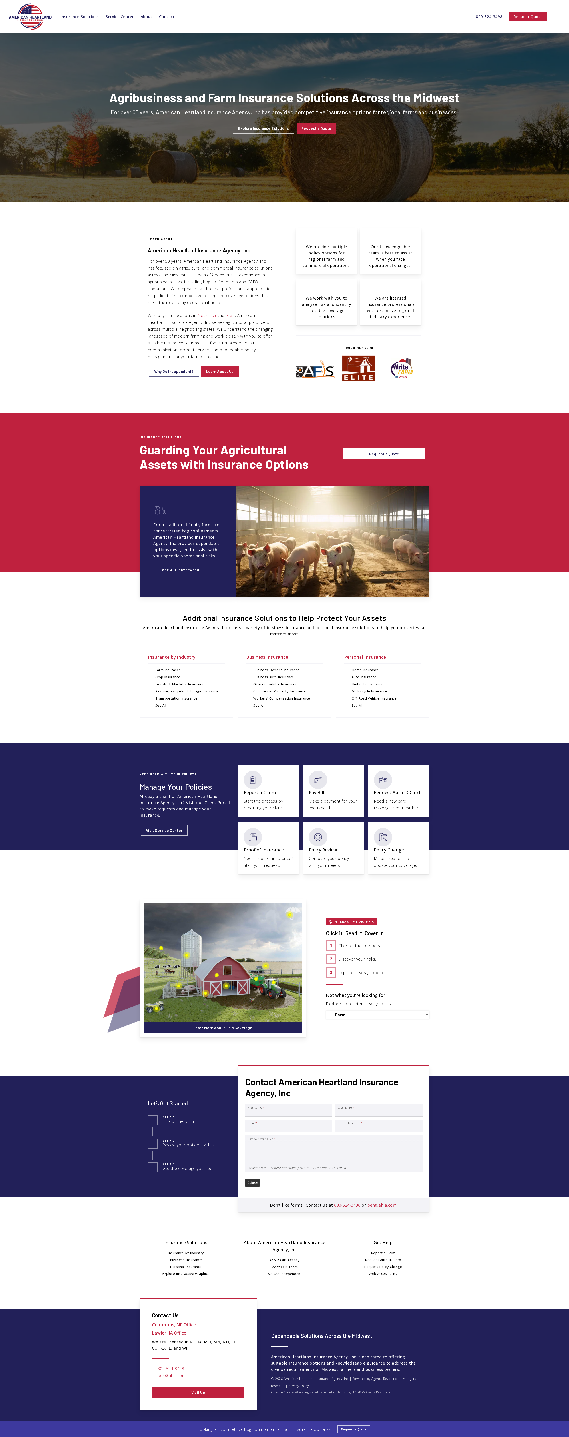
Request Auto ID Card (383, 1259)
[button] (263, 128)
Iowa (230, 315)
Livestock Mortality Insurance (179, 684)
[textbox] (378, 1014)
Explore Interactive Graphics (186, 1273)
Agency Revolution (385, 1379)
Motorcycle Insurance (369, 691)
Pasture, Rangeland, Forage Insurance (187, 691)
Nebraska (207, 315)
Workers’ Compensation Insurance (281, 698)
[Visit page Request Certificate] (268, 848)
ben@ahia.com (382, 1205)
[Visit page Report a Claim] (268, 791)
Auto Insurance (364, 677)
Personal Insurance (365, 657)
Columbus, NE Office (174, 1325)
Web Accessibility (383, 1273)
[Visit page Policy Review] (333, 848)
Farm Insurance (168, 670)
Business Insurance (267, 657)
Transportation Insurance (176, 698)
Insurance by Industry (171, 657)
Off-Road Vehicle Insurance (374, 698)
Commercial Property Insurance (279, 691)
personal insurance (334, 627)
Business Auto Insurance (273, 677)
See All (160, 705)
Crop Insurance (167, 677)
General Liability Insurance (275, 684)
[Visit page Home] (30, 16)
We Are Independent (284, 1273)
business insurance (286, 627)
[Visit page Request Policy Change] (398, 848)
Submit (252, 1183)
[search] (557, 16)
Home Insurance (365, 670)
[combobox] (377, 1015)
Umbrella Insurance (368, 684)
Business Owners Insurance (276, 670)
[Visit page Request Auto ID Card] (398, 791)
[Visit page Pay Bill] (333, 791)
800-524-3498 (348, 1205)
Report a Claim (383, 1253)
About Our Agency (285, 1260)
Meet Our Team (284, 1267)
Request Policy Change (383, 1266)
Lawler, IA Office (169, 1333)
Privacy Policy (298, 1386)
